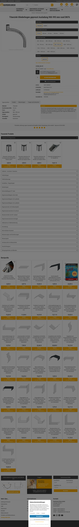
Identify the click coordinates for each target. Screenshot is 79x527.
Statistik (43, 513)
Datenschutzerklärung (40, 524)
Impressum (46, 524)
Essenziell (33, 513)
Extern (38, 513)
